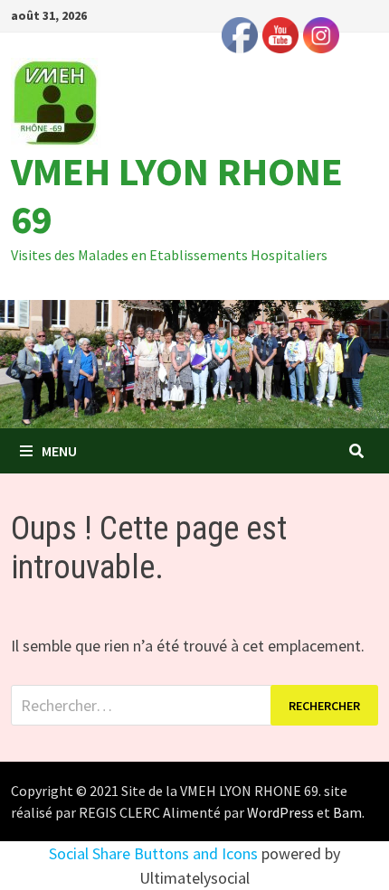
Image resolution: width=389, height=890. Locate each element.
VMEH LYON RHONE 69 (177, 195)
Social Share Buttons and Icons (153, 853)
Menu (59, 451)
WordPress (280, 812)
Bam (347, 812)
